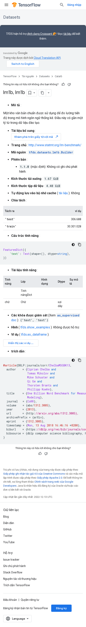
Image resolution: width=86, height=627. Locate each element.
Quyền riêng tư (30, 599)
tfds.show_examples (35, 327)
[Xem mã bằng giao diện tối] (73, 244)
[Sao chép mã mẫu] (79, 244)
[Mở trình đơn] (6, 5)
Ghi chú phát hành (14, 566)
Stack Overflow (12, 572)
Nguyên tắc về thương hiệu (19, 578)
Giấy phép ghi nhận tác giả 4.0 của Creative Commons (34, 473)
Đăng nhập (74, 4)
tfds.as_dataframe (34, 334)
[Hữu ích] (63, 84)
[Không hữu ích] (69, 84)
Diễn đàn (8, 523)
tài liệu (67, 33)
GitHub (7, 529)
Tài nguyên (28, 76)
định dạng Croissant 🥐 (41, 33)
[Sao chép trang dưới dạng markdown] (42, 92)
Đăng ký (61, 608)
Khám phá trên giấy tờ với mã (36, 137)
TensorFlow (10, 76)
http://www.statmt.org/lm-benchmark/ (55, 145)
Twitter (7, 535)
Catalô (58, 76)
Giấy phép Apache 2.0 (49, 477)
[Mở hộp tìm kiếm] (61, 4)
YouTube (9, 542)
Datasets (11, 17)
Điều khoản (10, 599)
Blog (6, 516)
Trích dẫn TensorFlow (16, 585)
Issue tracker (11, 559)
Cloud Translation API (47, 57)
